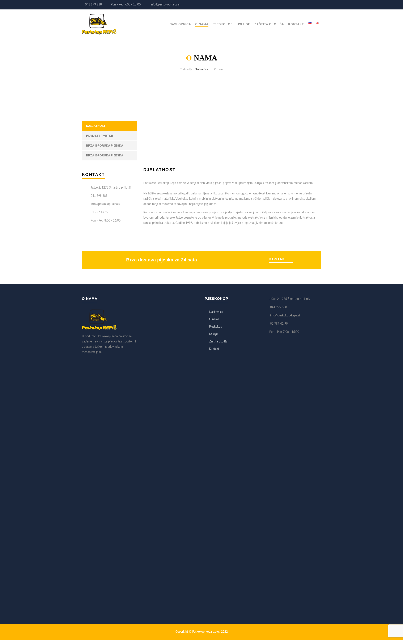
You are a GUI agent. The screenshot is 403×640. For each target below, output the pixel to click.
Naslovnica (180, 24)
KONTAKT (278, 259)
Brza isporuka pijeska (104, 145)
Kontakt (296, 24)
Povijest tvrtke (99, 135)
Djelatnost (96, 125)
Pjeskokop (223, 24)
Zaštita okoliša (269, 24)
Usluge (243, 24)
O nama (201, 24)
